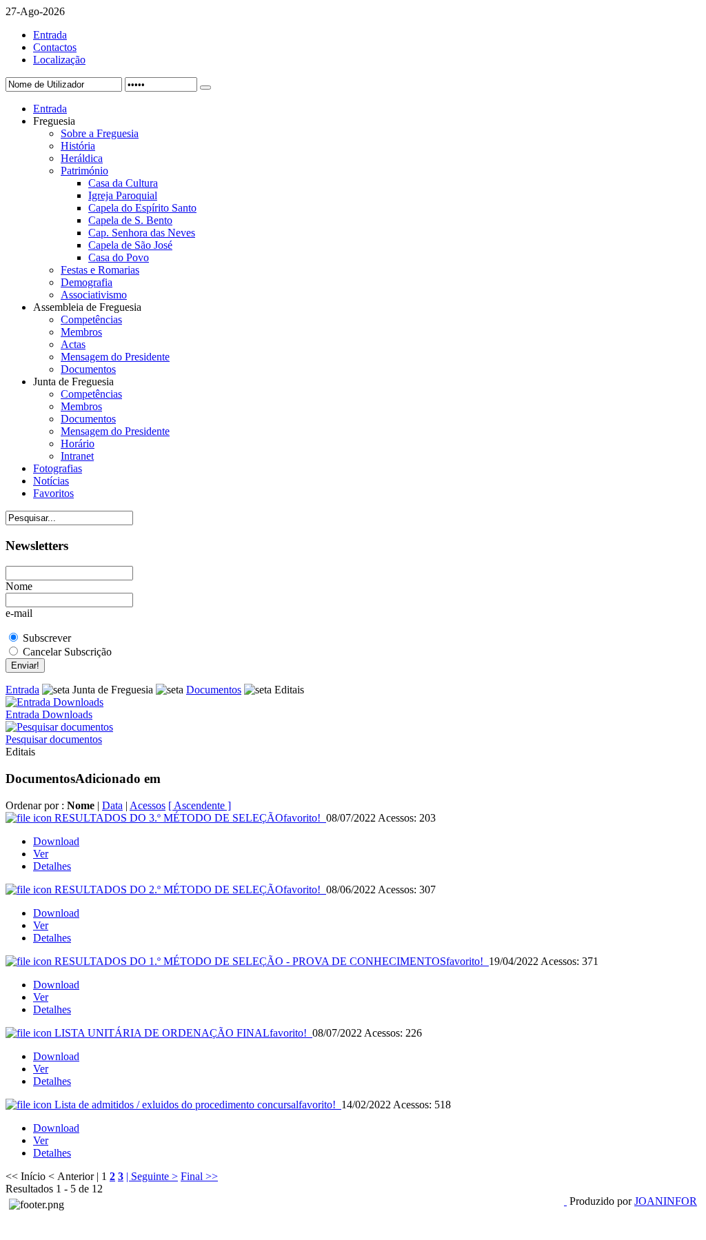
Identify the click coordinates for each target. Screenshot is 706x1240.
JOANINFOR (665, 1201)
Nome (19, 586)
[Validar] (205, 87)
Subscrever (47, 638)
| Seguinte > (152, 1176)
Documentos (213, 689)
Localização (59, 59)
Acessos (147, 805)
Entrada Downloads (49, 714)
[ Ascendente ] (199, 805)
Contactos (55, 47)
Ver (40, 854)
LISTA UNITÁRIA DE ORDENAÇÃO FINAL (180, 1033)
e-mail (19, 613)
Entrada (50, 35)
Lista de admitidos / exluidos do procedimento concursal (195, 1104)
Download (56, 841)
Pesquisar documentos (54, 739)
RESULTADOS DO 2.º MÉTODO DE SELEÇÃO (187, 889)
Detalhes (52, 866)
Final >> (199, 1176)
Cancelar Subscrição (67, 652)
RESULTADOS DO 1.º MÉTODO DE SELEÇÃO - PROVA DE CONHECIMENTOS (268, 961)
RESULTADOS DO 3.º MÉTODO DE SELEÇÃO (187, 818)
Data (112, 805)
